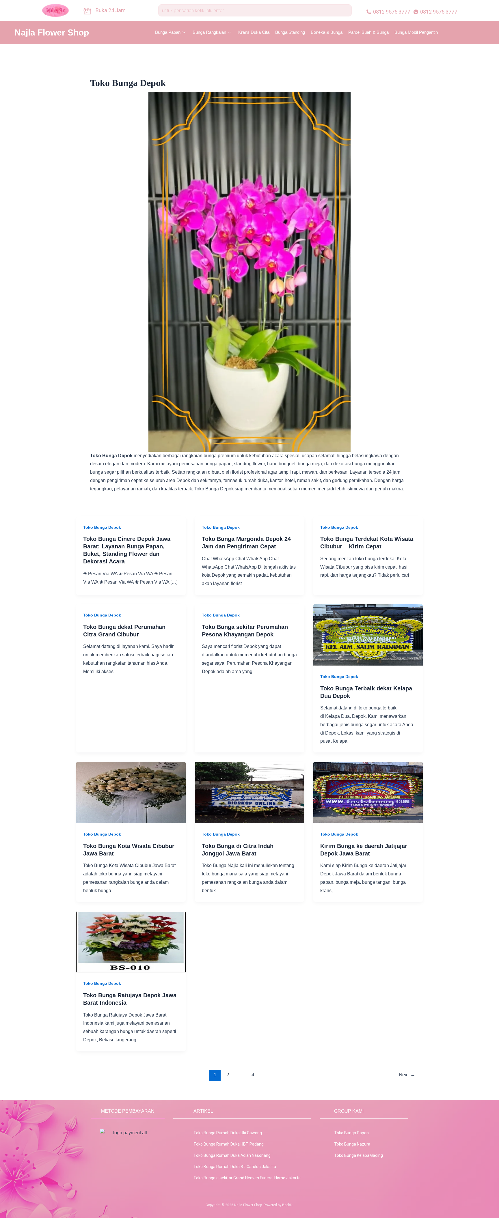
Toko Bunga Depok (102, 527)
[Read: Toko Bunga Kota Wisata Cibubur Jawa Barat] (131, 792)
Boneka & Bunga (326, 32)
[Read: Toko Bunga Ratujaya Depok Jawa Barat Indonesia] (131, 941)
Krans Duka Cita (253, 32)
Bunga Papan (167, 32)
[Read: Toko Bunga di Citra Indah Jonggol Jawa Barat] (249, 792)
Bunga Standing (290, 32)
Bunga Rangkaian (209, 32)
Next (407, 1074)
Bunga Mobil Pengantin (416, 32)
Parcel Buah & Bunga (368, 32)
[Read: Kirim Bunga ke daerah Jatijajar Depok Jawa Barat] (368, 792)
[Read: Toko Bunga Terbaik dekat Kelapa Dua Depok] (368, 634)
